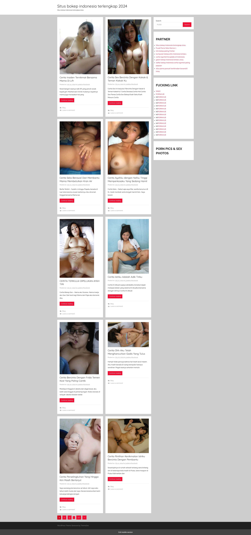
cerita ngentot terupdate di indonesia (170, 57)
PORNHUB (160, 94)
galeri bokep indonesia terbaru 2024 (169, 60)
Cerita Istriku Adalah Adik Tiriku (125, 276)
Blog (63, 108)
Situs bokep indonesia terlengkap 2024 (92, 6)
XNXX (158, 91)
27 (79, 517)
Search (158, 21)
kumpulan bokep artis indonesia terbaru (171, 54)
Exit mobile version (125, 532)
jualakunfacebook (84, 84)
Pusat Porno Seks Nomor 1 (166, 48)
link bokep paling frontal (165, 51)
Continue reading (67, 100)
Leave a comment (68, 110)
